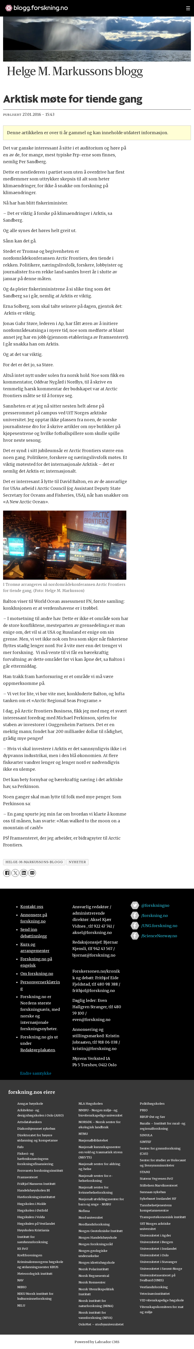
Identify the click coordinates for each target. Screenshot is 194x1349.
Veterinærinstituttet (155, 1293)
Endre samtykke (35, 1073)
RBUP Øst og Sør (152, 1117)
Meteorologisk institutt (35, 1273)
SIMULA (146, 1135)
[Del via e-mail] (32, 873)
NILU (21, 1305)
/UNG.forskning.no (159, 925)
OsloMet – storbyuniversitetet (101, 1324)
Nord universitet (91, 1217)
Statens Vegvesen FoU (156, 1178)
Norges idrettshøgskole (97, 1262)
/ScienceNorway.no (159, 935)
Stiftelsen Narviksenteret (159, 1185)
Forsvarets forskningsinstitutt (40, 1170)
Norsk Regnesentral (94, 1276)
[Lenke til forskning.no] (91, 5)
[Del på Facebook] (7, 873)
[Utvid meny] (188, 8)
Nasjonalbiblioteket (93, 1140)
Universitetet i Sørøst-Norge (161, 1268)
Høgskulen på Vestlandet (36, 1223)
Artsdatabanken (29, 1122)
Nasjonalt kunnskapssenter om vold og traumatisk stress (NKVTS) (101, 1152)
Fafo (20, 1147)
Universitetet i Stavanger (158, 1262)
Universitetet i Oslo (154, 1255)
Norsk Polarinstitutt (94, 1269)
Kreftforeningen (29, 1255)
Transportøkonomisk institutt (163, 1217)
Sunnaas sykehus (153, 1192)
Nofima (84, 1211)
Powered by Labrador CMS (97, 1342)
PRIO (144, 1110)
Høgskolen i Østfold (32, 1210)
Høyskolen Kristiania (33, 1230)
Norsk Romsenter (92, 1282)
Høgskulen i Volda (31, 1217)
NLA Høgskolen (91, 1103)
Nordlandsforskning (94, 1224)
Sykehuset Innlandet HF (158, 1198)
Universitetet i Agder (155, 1235)
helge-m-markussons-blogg (34, 862)
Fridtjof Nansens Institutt (36, 1184)
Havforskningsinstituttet (36, 1197)
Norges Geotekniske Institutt (101, 1231)
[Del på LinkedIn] (23, 873)
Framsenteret (27, 1177)
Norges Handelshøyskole (98, 1237)
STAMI (145, 1172)
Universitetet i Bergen (156, 1242)
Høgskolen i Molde (31, 1204)
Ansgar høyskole (30, 1103)
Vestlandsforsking (154, 1287)
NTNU (83, 1134)
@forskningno (155, 905)
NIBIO (21, 1287)
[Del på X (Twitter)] (15, 873)
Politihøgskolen (152, 1103)
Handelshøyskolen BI (33, 1190)
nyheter (77, 862)
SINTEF (145, 1142)
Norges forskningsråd (96, 1244)
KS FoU (22, 1248)
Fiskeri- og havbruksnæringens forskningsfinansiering (35, 1159)
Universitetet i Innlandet (158, 1248)
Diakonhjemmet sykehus (36, 1128)
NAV (20, 1280)
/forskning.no (154, 915)
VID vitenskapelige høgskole (162, 1300)
